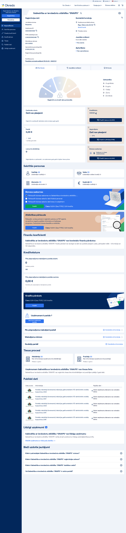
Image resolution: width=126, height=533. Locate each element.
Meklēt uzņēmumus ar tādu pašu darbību (39, 441)
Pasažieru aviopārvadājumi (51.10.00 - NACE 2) (40, 61)
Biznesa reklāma (110, 5)
